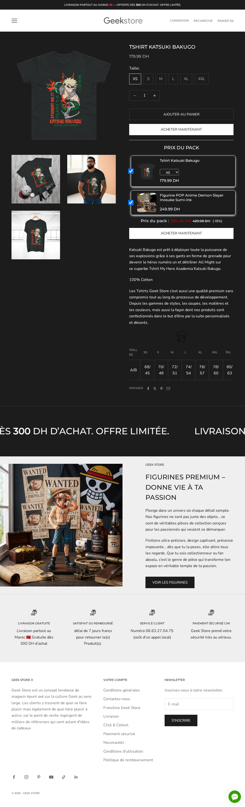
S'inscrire (181, 720)
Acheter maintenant (181, 129)
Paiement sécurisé (119, 734)
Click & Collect (115, 725)
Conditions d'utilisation (123, 751)
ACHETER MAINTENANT (181, 233)
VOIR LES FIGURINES (170, 582)
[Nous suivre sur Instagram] (26, 777)
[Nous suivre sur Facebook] (13, 777)
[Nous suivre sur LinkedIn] (76, 777)
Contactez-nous (116, 699)
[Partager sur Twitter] (155, 388)
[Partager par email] (168, 388)
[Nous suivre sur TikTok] (63, 777)
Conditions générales (121, 690)
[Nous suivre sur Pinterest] (38, 777)
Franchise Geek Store (121, 707)
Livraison (111, 716)
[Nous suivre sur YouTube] (51, 777)
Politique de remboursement (128, 760)
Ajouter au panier (181, 114)
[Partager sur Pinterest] (161, 388)
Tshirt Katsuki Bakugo (180, 160)
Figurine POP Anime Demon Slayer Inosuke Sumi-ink (191, 197)
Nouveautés (113, 742)
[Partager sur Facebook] (148, 388)
